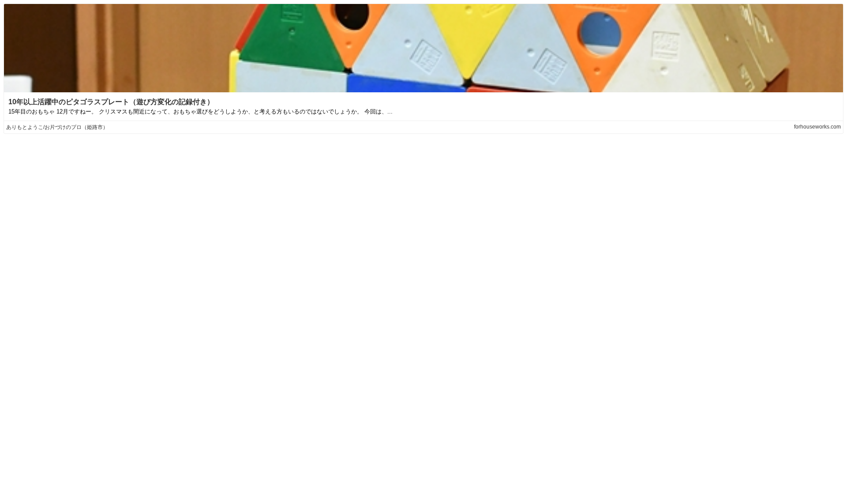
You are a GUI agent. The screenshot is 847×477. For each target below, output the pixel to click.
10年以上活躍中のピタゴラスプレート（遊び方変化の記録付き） (111, 102)
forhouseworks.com (817, 127)
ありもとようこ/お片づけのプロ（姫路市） (57, 127)
